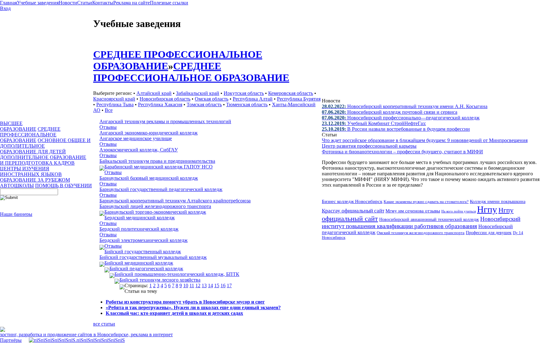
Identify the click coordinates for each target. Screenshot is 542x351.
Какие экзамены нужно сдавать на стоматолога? (426, 201)
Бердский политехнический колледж (138, 229)
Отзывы (108, 127)
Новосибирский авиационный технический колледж (429, 219)
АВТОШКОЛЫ (17, 185)
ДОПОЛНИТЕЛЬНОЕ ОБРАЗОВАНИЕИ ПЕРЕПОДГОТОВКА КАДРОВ (43, 160)
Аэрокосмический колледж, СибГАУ (138, 149)
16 (223, 285)
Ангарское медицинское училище (135, 138)
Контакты (102, 2)
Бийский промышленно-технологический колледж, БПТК (176, 274)
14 (210, 285)
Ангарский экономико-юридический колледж (148, 132)
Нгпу (487, 209)
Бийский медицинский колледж (138, 263)
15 (216, 285)
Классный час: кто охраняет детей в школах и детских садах (174, 313)
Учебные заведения (38, 2)
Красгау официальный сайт (353, 211)
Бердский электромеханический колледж (143, 240)
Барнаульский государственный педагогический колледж (160, 189)
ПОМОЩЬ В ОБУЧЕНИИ (63, 185)
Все (109, 110)
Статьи (84, 2)
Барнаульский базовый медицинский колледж (148, 178)
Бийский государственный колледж (142, 251)
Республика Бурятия (299, 98)
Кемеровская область (290, 93)
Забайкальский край (197, 93)
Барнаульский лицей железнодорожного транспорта (155, 206)
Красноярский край (114, 98)
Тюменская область (247, 104)
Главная (8, 2)
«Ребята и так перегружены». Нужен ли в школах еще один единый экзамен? (193, 307)
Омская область (211, 98)
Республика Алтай (253, 98)
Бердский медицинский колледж (139, 217)
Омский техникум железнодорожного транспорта (421, 232)
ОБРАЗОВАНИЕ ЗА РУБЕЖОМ (35, 180)
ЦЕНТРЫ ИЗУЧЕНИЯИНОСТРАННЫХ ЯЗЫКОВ (31, 171)
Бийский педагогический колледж (146, 268)
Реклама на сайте (131, 2)
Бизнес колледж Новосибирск (352, 201)
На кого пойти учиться (458, 211)
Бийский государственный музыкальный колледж (153, 257)
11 (191, 285)
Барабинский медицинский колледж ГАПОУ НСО (158, 166)
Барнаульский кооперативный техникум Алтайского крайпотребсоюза (175, 200)
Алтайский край (154, 93)
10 (185, 285)
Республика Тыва (115, 104)
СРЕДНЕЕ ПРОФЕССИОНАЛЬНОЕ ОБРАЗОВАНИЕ (30, 134)
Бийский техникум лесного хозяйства (160, 279)
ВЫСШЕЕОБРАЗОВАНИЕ (18, 126)
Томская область (204, 104)
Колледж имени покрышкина (497, 201)
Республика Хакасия (160, 104)
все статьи (104, 323)
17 (229, 285)
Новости (68, 2)
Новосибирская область (165, 98)
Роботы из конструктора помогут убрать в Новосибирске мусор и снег (185, 301)
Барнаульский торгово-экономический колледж (155, 212)
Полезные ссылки (169, 2)
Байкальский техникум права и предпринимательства (157, 161)
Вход (5, 8)
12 (197, 285)
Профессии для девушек (489, 232)
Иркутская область (244, 93)
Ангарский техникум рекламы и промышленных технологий (165, 121)
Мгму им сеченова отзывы (412, 210)
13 (204, 285)
